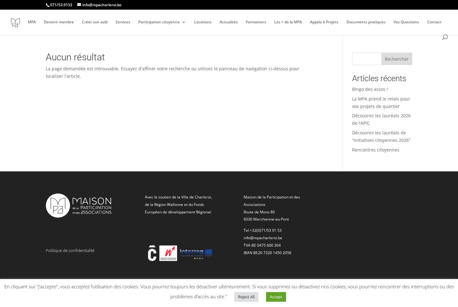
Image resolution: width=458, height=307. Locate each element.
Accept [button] (276, 297)
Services (123, 22)
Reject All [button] (246, 297)
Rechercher (397, 59)
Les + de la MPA (288, 22)
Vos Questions (406, 22)
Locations (203, 22)
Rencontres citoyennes (375, 150)
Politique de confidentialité (70, 250)
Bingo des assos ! (370, 89)
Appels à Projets (324, 22)
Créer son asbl (94, 22)
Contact (434, 22)
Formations (256, 22)
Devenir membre (59, 22)
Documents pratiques (365, 22)
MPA (32, 22)
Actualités (229, 22)
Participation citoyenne (159, 22)
